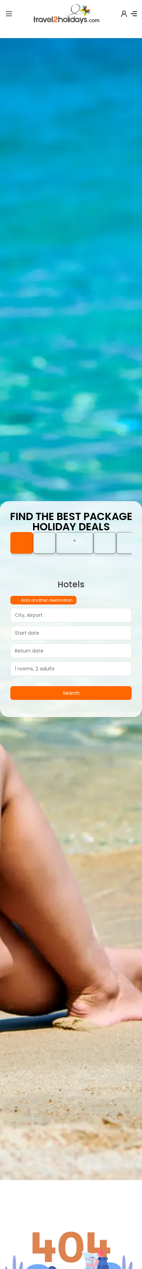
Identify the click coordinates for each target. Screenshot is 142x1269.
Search (71, 693)
